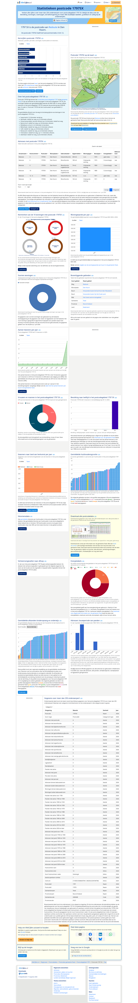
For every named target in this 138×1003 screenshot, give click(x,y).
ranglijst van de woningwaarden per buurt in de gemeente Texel (98, 265)
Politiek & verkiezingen (61, 993)
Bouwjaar (97, 154)
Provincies (57, 976)
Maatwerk (92, 998)
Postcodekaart (93, 989)
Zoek (80, 2)
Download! (75, 555)
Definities (39, 91)
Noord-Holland (87, 304)
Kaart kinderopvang (95, 985)
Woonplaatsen (65, 974)
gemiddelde (24, 519)
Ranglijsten (92, 978)
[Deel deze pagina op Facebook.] (90, 934)
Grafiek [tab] (21, 44)
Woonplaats (54, 154)
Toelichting (22, 269)
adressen (25, 87)
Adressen (56, 970)
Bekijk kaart (113, 20)
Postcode (44, 154)
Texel (84, 301)
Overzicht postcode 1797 (26, 91)
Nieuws (91, 976)
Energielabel (107, 154)
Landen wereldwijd (59, 978)
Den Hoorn (86, 287)
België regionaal (71, 978)
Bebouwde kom (118, 153)
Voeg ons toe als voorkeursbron (82, 955)
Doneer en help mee (25, 940)
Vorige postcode (77, 129)
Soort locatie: (22, 627)
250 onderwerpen (29, 85)
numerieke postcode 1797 (91, 113)
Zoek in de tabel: (97, 146)
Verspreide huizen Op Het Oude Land (94, 294)
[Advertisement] (95, 40)
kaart (36, 83)
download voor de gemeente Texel (104, 437)
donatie (23, 932)
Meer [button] (107, 2)
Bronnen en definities (95, 972)
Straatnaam (22, 154)
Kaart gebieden (93, 983)
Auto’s (55, 983)
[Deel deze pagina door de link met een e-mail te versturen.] (80, 934)
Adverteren (92, 994)
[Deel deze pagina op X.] (90, 939)
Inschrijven (22, 956)
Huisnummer (34, 154)
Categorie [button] (49, 707)
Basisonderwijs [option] (31, 627)
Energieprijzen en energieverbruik (64, 987)
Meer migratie (32, 510)
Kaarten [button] (97, 2)
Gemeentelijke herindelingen (97, 974)
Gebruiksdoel (65, 154)
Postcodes (57, 974)
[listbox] (32, 627)
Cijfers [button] (88, 2)
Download (116, 2)
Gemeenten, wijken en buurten (63, 972)
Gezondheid (57, 985)
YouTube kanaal (93, 1000)
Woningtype (87, 154)
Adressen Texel (23, 209)
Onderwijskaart (93, 987)
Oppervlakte (76, 154)
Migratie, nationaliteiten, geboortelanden (66, 989)
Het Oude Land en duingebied (92, 297)
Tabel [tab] (28, 44)
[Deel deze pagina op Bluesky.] (100, 939)
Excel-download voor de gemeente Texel (39, 201)
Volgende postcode (90, 129)
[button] (42, 38)
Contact (91, 996)
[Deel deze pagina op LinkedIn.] (100, 934)
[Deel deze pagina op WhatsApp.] (110, 934)
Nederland (85, 125)
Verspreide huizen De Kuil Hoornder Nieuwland (97, 291)
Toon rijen (24, 187)
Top (105, 962)
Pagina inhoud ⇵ (61, 20)
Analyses (91, 970)
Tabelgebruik (34, 209)
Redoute (53, 27)
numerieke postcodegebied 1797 (48, 99)
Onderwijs (22, 692)
